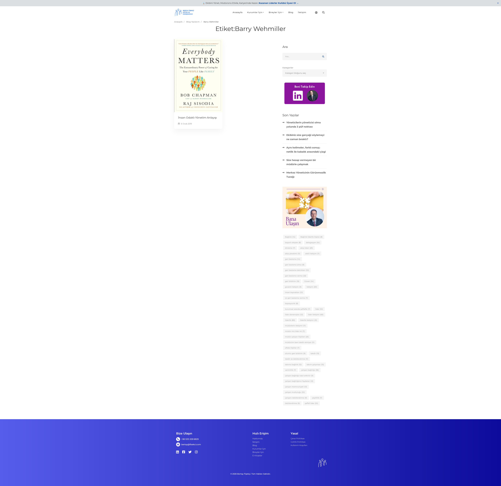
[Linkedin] (177, 452)
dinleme (290, 248)
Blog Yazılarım (193, 22)
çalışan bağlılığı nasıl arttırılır (299, 376)
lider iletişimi (315, 314)
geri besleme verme (295, 276)
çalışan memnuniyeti (296, 387)
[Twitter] (190, 452)
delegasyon (313, 242)
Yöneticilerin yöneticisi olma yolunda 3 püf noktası (303, 124)
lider (319, 309)
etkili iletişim (312, 254)
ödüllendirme (292, 403)
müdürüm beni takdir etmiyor (299, 342)
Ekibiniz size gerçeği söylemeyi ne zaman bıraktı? (305, 137)
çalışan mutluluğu (295, 392)
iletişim (312, 287)
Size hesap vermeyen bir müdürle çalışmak (301, 162)
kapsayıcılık (291, 303)
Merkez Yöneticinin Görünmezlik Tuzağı (306, 174)
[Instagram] (196, 452)
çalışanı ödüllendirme (296, 398)
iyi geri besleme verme (296, 298)
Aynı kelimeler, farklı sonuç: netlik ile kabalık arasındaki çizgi (306, 149)
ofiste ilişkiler (292, 348)
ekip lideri (306, 248)
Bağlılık (290, 237)
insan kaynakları (294, 292)
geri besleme (292, 259)
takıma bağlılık (293, 364)
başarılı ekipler (293, 242)
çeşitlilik (317, 398)
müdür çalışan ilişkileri (297, 337)
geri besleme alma (294, 265)
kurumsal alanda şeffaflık (297, 309)
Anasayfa (178, 22)
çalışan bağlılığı (310, 370)
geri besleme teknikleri (297, 270)
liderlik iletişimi (308, 320)
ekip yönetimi (292, 254)
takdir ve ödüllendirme (296, 359)
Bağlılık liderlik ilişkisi (311, 237)
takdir (315, 353)
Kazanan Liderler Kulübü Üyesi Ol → (279, 3)
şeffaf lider (311, 403)
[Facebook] (184, 452)
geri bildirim (292, 281)
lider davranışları (294, 314)
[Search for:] (304, 56)
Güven (309, 281)
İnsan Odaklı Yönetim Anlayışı (197, 117)
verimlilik (290, 370)
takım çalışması (315, 364)
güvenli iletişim (293, 287)
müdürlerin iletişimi (295, 326)
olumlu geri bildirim (295, 353)
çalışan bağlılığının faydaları (299, 381)
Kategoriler (287, 67)
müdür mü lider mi (295, 331)
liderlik (290, 320)
